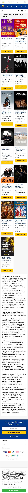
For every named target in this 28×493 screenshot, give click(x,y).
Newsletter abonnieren (14, 432)
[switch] (25, 2)
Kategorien (4, 440)
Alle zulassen (15, 490)
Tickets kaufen (7, 51)
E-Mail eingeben (14, 428)
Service (4, 444)
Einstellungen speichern (14, 487)
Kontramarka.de (6, 448)
